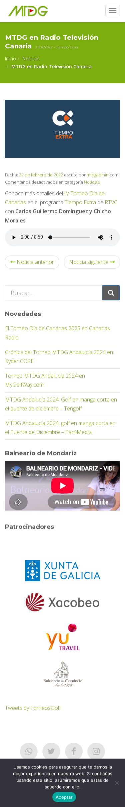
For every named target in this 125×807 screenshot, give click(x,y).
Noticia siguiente (89, 262)
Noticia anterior (34, 262)
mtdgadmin (98, 175)
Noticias (31, 58)
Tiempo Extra (80, 202)
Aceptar (64, 797)
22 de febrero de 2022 (40, 175)
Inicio (10, 58)
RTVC (111, 202)
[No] (116, 782)
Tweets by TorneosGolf (33, 708)
